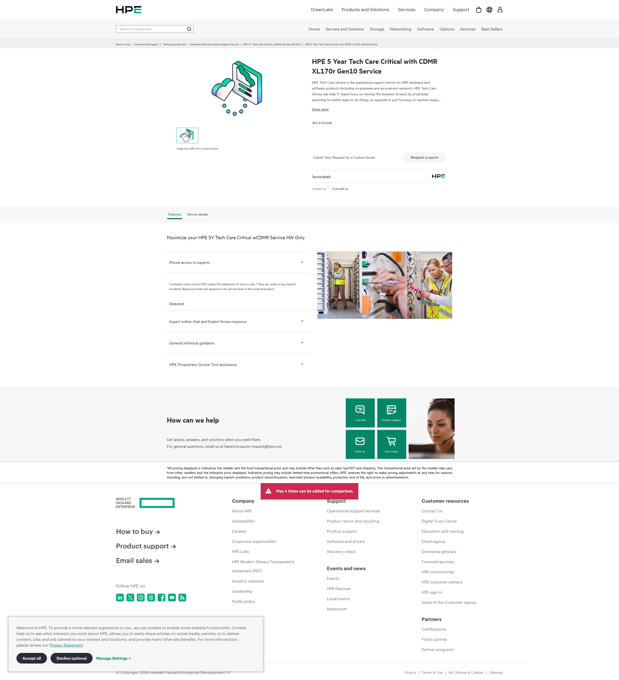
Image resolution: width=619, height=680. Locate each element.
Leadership (242, 591)
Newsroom (337, 608)
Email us (360, 451)
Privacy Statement (66, 645)
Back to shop (123, 44)
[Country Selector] (489, 9)
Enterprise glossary (439, 551)
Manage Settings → (113, 658)
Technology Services (174, 44)
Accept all (31, 658)
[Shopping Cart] (479, 9)
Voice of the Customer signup (449, 602)
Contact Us (432, 510)
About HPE (242, 510)
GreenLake (322, 9)
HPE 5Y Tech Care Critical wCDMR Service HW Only (272, 44)
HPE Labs (240, 551)
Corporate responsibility (254, 541)
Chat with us (340, 188)
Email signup (433, 541)
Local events (338, 598)
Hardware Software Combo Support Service (214, 44)
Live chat (360, 420)
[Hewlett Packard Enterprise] (128, 9)
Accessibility (243, 521)
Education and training (443, 531)
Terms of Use (432, 672)
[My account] (500, 9)
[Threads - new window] (151, 597)
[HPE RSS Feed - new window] (182, 597)
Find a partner (434, 639)
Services (406, 9)
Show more (320, 109)
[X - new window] (130, 597)
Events (333, 578)
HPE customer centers (442, 582)
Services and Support (147, 44)
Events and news (346, 568)
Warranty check (341, 551)
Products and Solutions (365, 9)
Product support (391, 420)
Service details (321, 176)
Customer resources (445, 501)
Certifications (434, 629)
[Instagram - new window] (141, 597)
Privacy (410, 672)
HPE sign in (432, 592)
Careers (239, 531)
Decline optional (72, 658)
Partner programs (438, 649)
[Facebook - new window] (161, 597)
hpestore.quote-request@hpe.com (253, 446)
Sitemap (496, 672)
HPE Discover (339, 588)
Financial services (438, 561)
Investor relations (248, 581)
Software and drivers (346, 541)
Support (461, 9)
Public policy (243, 601)
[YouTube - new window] (172, 597)
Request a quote (424, 157)
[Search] (189, 29)
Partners (432, 619)
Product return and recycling (353, 521)
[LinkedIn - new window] (120, 597)
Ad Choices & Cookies (466, 672)
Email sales (134, 560)
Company (434, 9)
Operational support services (353, 510)
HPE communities (438, 571)
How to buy (391, 451)
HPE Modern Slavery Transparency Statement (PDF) (263, 566)
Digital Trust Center (439, 521)
